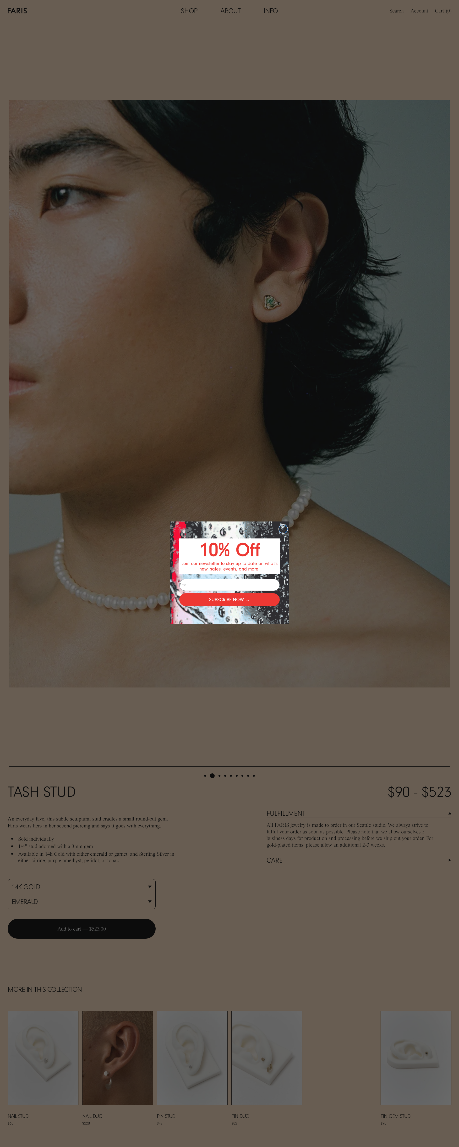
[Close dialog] (283, 529)
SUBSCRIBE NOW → (229, 599)
